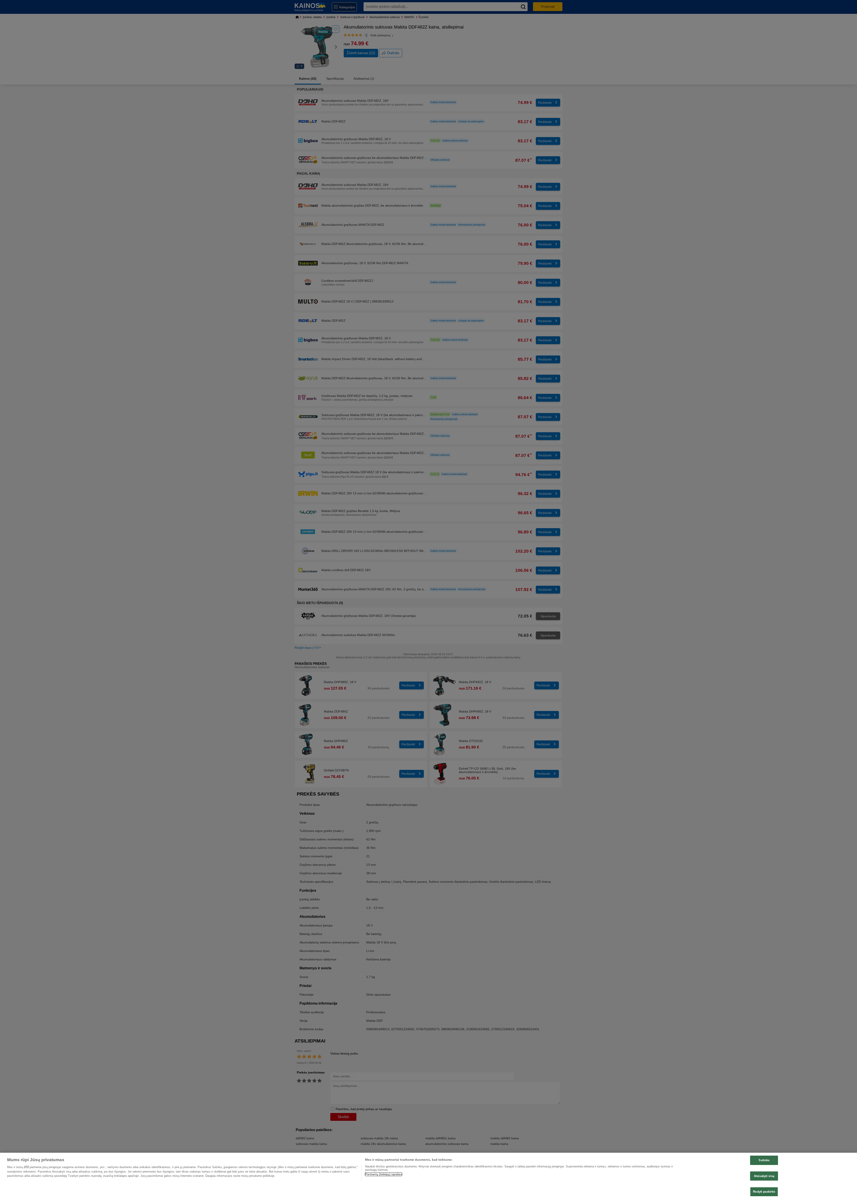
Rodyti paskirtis (764, 1191)
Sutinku (764, 1160)
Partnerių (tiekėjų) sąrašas (383, 1174)
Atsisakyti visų (764, 1176)
